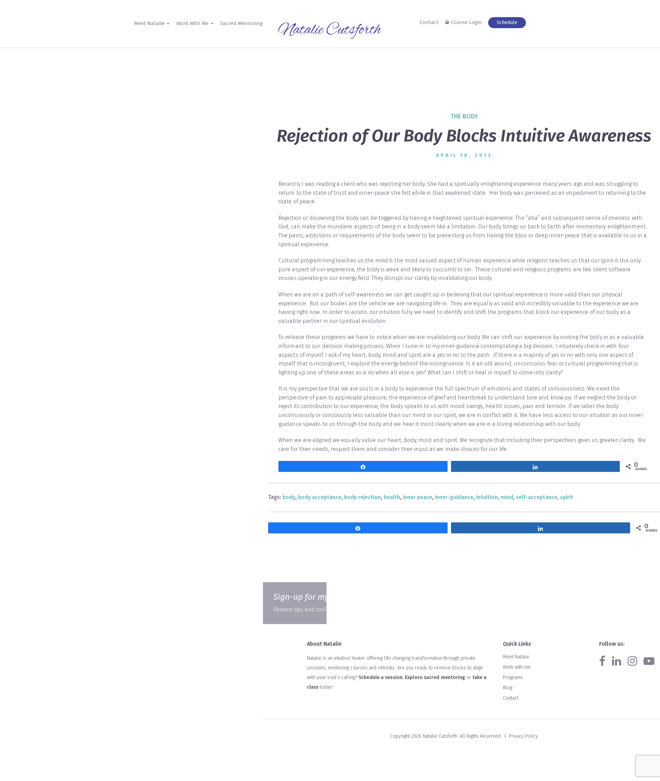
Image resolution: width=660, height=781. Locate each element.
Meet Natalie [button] (150, 23)
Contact (429, 22)
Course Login (466, 22)
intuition (487, 497)
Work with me (517, 667)
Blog (507, 688)
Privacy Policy (523, 736)
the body (464, 116)
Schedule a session (381, 677)
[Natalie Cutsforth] (330, 30)
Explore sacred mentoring (435, 677)
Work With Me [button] (193, 23)
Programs (513, 677)
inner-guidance (454, 497)
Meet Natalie (516, 657)
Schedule (507, 22)
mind (506, 497)
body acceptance (319, 497)
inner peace (417, 497)
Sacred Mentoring (241, 23)
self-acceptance (536, 497)
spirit (566, 497)
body (289, 497)
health (392, 497)
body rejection (362, 497)
